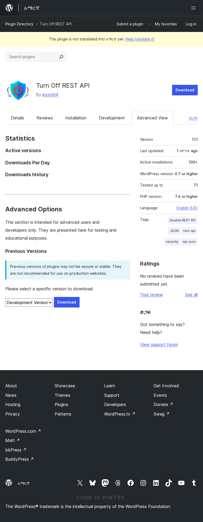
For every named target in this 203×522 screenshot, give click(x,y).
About (11, 385)
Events (160, 395)
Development (112, 117)
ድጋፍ (193, 117)
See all (191, 294)
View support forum (159, 344)
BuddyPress (19, 459)
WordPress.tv (120, 414)
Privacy (12, 414)
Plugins (61, 404)
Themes (62, 395)
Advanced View (152, 117)
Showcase (65, 385)
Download (185, 90)
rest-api (189, 231)
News (10, 395)
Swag (162, 414)
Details (17, 117)
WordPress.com (23, 431)
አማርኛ (24, 483)
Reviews (44, 117)
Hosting (12, 404)
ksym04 (50, 94)
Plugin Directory (19, 24)
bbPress (16, 450)
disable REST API (182, 220)
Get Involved (166, 385)
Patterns (63, 414)
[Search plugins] (61, 57)
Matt (12, 440)
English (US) (187, 208)
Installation (75, 117)
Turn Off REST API (63, 85)
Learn (109, 385)
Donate (163, 404)
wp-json (189, 242)
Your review (151, 294)
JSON (174, 231)
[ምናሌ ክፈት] (194, 8)
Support (111, 395)
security (172, 242)
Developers (115, 404)
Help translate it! (140, 39)
